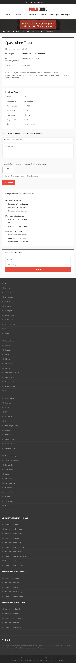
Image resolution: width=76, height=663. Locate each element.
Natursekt (9, 416)
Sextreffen (9, 469)
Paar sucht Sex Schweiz (14, 231)
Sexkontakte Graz (12, 583)
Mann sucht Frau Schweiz (18, 219)
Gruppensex (10, 386)
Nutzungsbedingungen (34, 660)
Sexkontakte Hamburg (14, 529)
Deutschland (20, 15)
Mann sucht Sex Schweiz (30, 31)
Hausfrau (9, 391)
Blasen (8, 306)
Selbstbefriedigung (12, 460)
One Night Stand (11, 425)
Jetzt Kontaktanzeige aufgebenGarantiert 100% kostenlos (38, 25)
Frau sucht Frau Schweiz (17, 207)
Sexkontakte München (14, 533)
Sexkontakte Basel (12, 623)
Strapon (8, 478)
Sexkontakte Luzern (13, 627)
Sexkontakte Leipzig (13, 543)
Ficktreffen (9, 363)
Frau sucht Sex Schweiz (14, 200)
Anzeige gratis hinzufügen (59, 15)
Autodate (9, 297)
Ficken (7, 359)
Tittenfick (9, 492)
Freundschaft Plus (12, 373)
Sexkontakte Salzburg (13, 592)
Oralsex (8, 430)
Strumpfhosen (11, 483)
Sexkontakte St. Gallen (14, 618)
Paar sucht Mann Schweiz (18, 242)
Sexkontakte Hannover (14, 565)
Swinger (8, 487)
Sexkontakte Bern (12, 613)
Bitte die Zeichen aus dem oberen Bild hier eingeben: (24, 164)
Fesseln (8, 345)
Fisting (8, 368)
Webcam (8, 497)
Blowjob (8, 310)
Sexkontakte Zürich (12, 609)
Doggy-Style (10, 324)
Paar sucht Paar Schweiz (17, 235)
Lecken (8, 403)
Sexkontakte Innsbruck (14, 596)
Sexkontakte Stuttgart (13, 561)
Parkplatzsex (10, 439)
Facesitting (9, 341)
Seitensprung (10, 456)
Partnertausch (10, 444)
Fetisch (8, 350)
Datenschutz (17, 660)
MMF (7, 412)
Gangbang (9, 382)
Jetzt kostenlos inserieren (38, 2)
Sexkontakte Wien (12, 578)
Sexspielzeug (10, 465)
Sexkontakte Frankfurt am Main (17, 556)
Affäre (7, 288)
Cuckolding (9, 315)
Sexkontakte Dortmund (14, 552)
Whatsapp (9, 501)
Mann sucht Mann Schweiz (18, 223)
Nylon (7, 421)
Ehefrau (8, 333)
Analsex (8, 292)
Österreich (32, 15)
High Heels (9, 398)
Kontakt (49, 660)
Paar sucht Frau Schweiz (17, 238)
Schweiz (43, 15)
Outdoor (8, 435)
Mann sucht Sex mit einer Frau (34, 53)
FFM (7, 354)
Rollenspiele (10, 448)
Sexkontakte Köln (12, 538)
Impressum (59, 660)
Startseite (7, 15)
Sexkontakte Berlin (12, 524)
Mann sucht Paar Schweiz (18, 226)
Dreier (7, 329)
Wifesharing (10, 506)
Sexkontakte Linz (11, 587)
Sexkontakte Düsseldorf (14, 547)
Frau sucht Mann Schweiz (18, 204)
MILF (7, 407)
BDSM (7, 301)
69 (6, 283)
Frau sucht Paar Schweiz (17, 211)
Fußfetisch (9, 377)
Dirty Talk (9, 320)
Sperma (8, 474)
